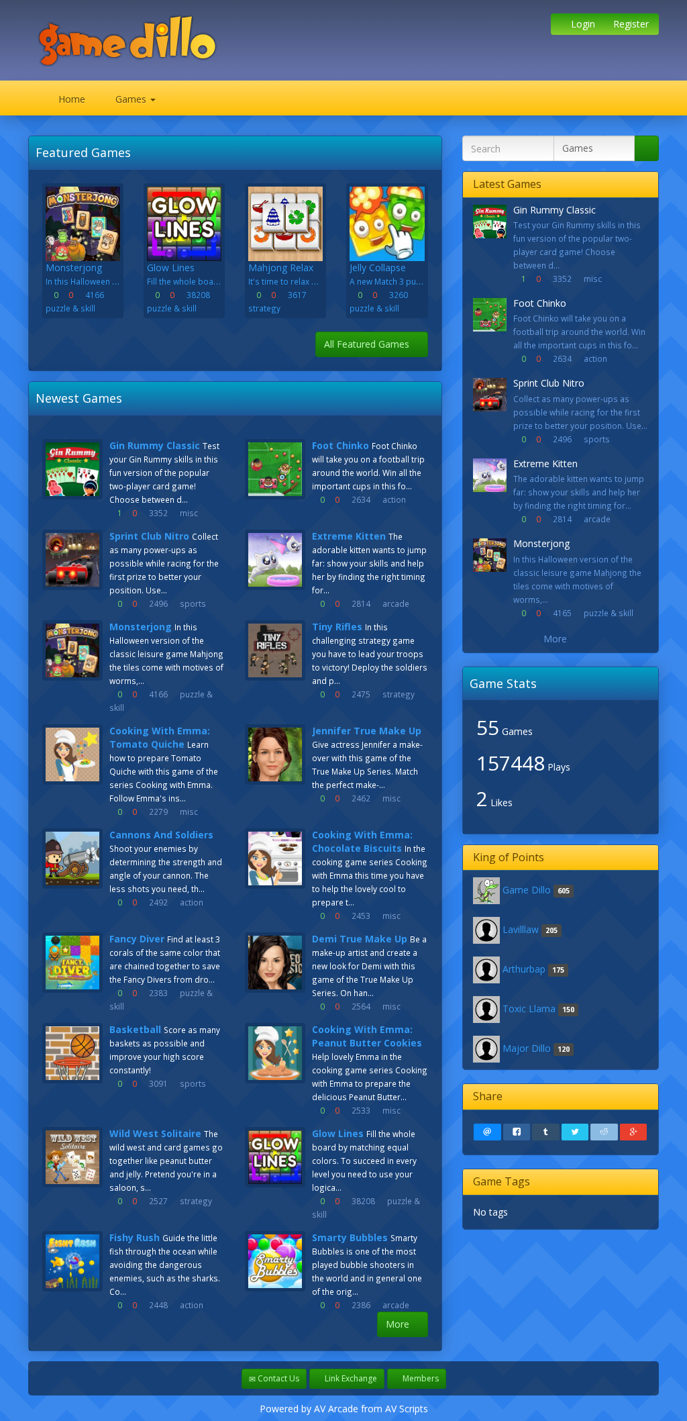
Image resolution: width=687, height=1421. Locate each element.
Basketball (135, 1029)
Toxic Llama (529, 1008)
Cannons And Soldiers (161, 834)
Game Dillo (527, 889)
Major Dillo (527, 1048)
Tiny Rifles (337, 626)
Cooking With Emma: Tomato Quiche (159, 737)
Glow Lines (338, 1133)
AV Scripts (406, 1408)
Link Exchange (350, 1378)
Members (420, 1378)
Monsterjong (140, 626)
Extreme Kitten (349, 536)
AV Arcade (336, 1408)
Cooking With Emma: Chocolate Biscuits (362, 841)
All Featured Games (368, 344)
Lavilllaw (521, 929)
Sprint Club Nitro (149, 536)
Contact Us (277, 1378)
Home (70, 99)
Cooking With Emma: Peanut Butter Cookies (367, 1036)
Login (581, 23)
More (399, 1324)
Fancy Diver (136, 938)
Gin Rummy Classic (154, 445)
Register (630, 23)
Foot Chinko (340, 445)
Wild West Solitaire (155, 1133)
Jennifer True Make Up (366, 730)
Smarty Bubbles (350, 1237)
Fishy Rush (134, 1237)
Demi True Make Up (359, 938)
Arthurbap (524, 969)
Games (131, 99)
